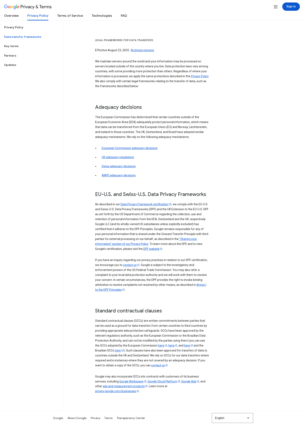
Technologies (102, 16)
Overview (11, 16)
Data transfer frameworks (22, 37)
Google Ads (188, 381)
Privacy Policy (37, 16)
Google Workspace (131, 381)
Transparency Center (131, 418)
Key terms (11, 46)
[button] (276, 7)
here (161, 345)
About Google (77, 418)
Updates (10, 65)
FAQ (124, 16)
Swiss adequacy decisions (119, 166)
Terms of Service (70, 16)
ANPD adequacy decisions (119, 175)
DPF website (151, 248)
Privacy (96, 418)
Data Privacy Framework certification (145, 204)
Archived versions (142, 50)
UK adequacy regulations (118, 157)
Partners (10, 55)
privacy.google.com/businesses (115, 391)
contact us (130, 265)
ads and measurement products (124, 386)
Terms (108, 418)
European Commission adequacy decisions (130, 148)
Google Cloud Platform (162, 381)
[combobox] (232, 418)
